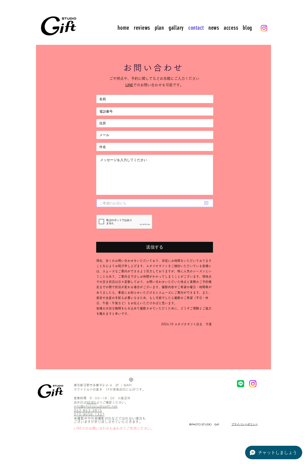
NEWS (91, 402)
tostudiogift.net (104, 406)
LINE (129, 85)
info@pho (82, 406)
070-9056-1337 (89, 414)
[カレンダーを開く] (206, 203)
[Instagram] (264, 28)
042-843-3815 (88, 410)
